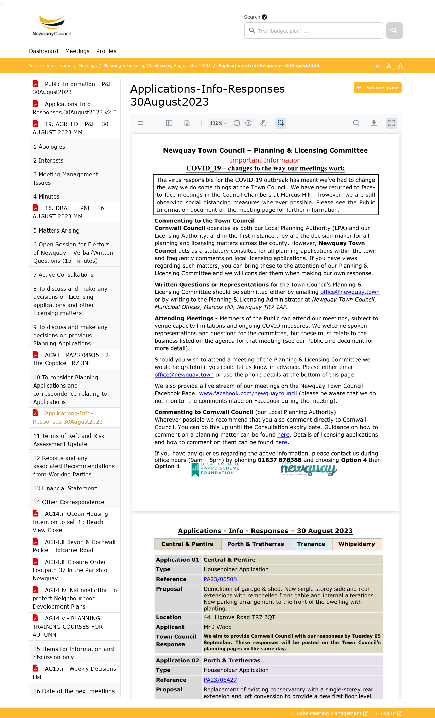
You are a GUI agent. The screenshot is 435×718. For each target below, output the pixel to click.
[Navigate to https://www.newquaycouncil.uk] (51, 26)
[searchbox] (313, 30)
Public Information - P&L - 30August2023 (75, 88)
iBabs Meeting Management (328, 713)
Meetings (77, 51)
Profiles (106, 51)
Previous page (381, 87)
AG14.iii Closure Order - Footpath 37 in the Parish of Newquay (71, 570)
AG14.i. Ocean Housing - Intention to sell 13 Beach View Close (72, 521)
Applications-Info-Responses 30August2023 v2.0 (75, 108)
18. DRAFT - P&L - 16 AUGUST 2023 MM (68, 212)
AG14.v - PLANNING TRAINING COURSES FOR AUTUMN (68, 626)
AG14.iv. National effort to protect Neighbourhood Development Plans (75, 598)
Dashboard (43, 51)
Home (65, 65)
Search (252, 17)
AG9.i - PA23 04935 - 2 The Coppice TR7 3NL (71, 359)
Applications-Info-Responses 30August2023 (68, 417)
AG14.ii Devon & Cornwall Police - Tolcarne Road (74, 545)
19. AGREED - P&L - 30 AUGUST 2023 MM (70, 128)
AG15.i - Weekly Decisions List (74, 672)
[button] (394, 30)
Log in (388, 713)
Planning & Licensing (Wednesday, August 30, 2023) (157, 65)
